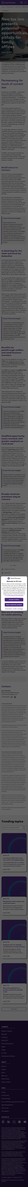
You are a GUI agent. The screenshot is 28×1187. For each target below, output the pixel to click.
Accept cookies (14, 599)
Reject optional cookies (14, 604)
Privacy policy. (20, 595)
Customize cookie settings (14, 609)
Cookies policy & (10, 595)
